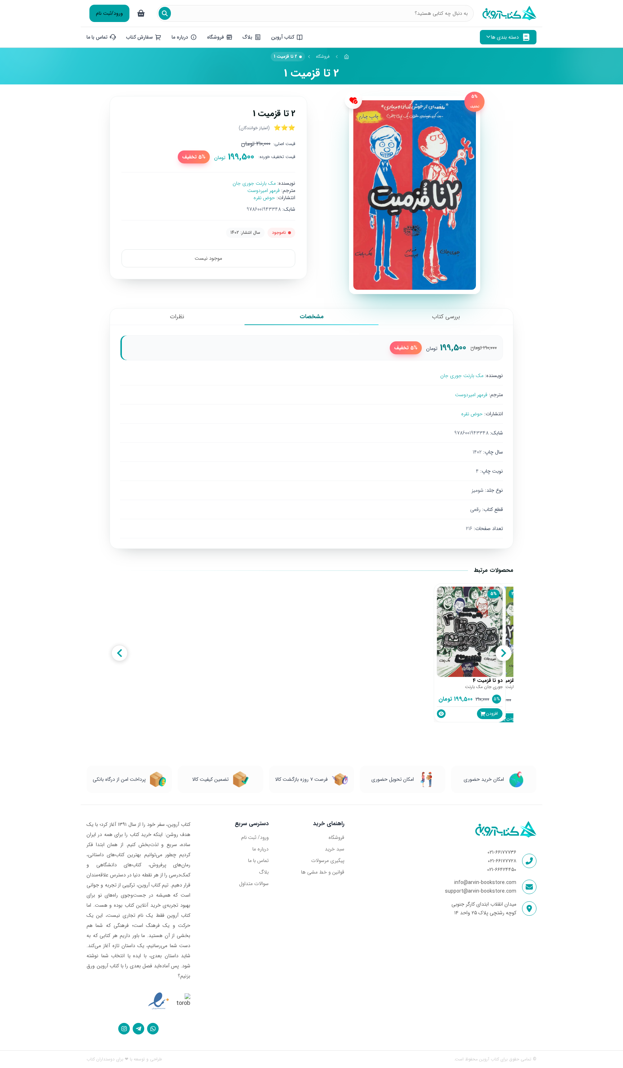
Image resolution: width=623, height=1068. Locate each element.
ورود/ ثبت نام (255, 837)
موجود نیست (208, 258)
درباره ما (260, 849)
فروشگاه (323, 56)
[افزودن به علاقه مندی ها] (353, 100)
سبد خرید (334, 849)
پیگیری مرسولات (327, 860)
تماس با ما (258, 860)
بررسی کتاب (446, 316)
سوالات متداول (254, 883)
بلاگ (264, 872)
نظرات (177, 316)
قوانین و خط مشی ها (322, 872)
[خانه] (346, 56)
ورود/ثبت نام (109, 13)
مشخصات (312, 316)
